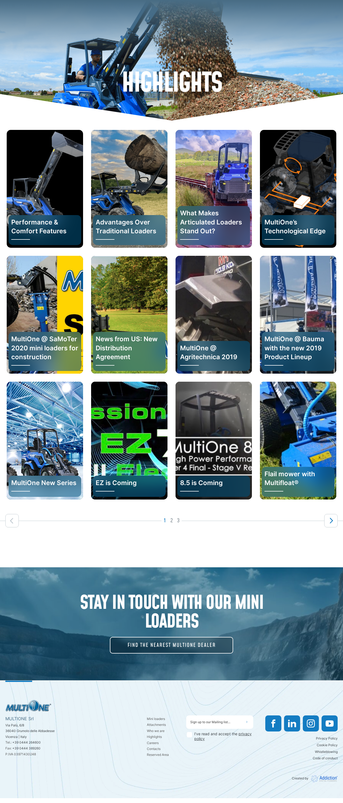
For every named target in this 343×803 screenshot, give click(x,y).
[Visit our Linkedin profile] (292, 723)
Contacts (154, 749)
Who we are (156, 731)
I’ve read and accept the (223, 736)
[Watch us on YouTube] (330, 723)
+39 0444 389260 (26, 748)
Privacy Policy (327, 738)
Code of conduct (325, 758)
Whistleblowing (326, 752)
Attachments (156, 725)
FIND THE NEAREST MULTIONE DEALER (172, 645)
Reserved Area (158, 755)
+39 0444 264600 (26, 742)
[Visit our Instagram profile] (311, 723)
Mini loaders (156, 719)
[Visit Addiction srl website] (323, 778)
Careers (153, 743)
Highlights (154, 737)
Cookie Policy (327, 745)
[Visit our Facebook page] (273, 723)
